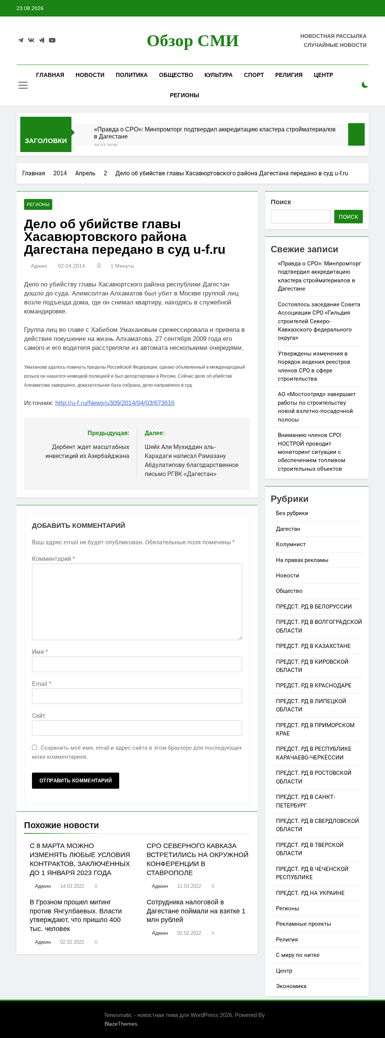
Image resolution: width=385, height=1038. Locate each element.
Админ (39, 266)
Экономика (291, 986)
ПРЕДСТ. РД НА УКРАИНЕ (310, 893)
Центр (323, 75)
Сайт (38, 716)
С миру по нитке (298, 955)
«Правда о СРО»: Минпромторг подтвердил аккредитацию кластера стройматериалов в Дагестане (215, 133)
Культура (219, 75)
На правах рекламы (302, 560)
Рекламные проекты (303, 923)
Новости (90, 75)
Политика (132, 75)
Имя (40, 652)
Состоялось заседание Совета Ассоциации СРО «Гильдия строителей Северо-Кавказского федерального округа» (319, 321)
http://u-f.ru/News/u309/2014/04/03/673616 (114, 403)
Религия (289, 75)
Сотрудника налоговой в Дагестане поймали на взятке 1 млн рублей (196, 911)
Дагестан (288, 529)
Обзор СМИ (193, 40)
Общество (176, 75)
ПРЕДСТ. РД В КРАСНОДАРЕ (314, 685)
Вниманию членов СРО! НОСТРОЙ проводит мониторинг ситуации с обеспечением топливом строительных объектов (311, 452)
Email (41, 684)
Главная (50, 75)
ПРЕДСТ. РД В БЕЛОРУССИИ (314, 606)
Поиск (281, 202)
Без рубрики (292, 513)
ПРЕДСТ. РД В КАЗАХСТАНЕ (313, 646)
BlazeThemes (121, 1024)
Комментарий (53, 559)
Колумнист (291, 544)
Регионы (184, 95)
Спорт (254, 75)
